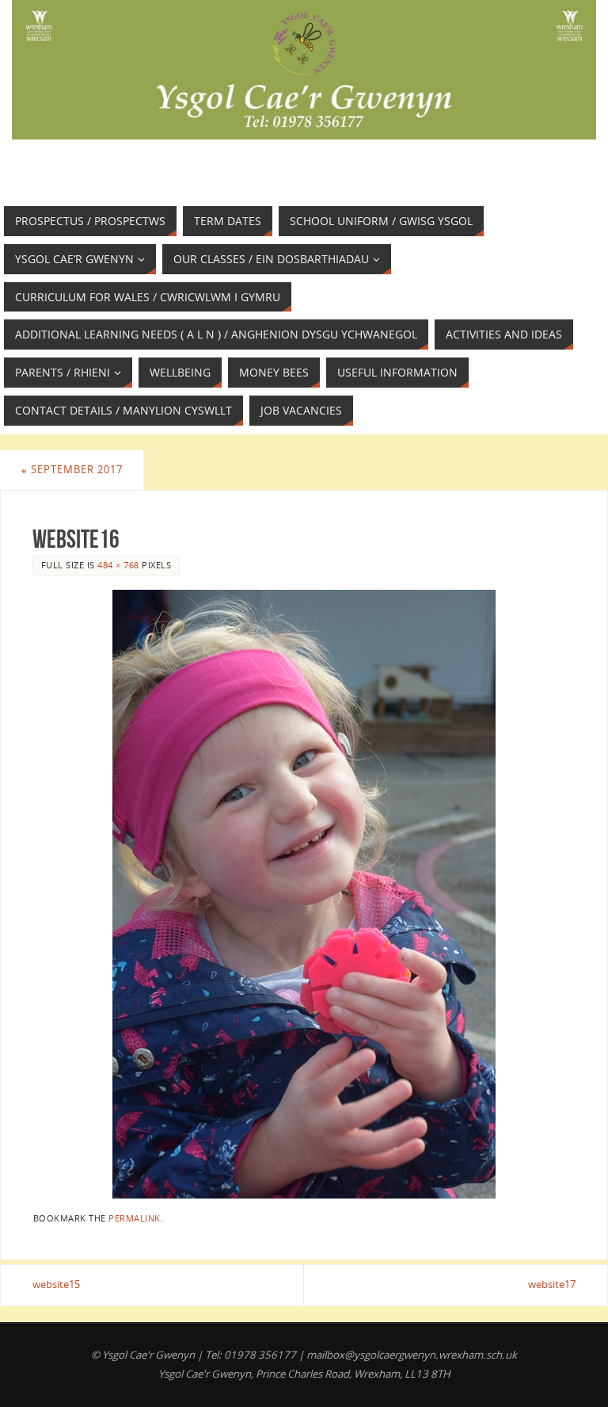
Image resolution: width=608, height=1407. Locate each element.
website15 (56, 1284)
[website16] (304, 894)
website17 (552, 1284)
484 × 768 (118, 565)
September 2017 (72, 469)
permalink (134, 1218)
